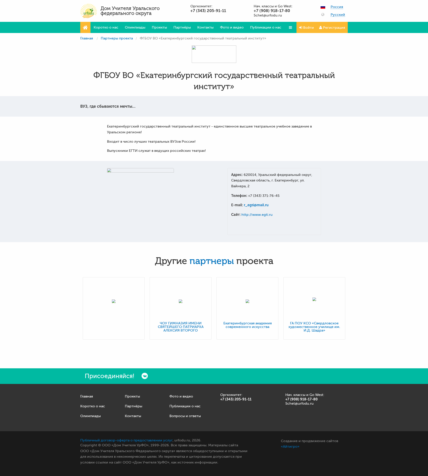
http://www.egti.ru (257, 215)
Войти (308, 28)
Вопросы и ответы (185, 416)
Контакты (205, 27)
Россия (337, 7)
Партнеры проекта (117, 38)
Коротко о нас (106, 27)
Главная (86, 38)
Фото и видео (232, 27)
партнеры (211, 261)
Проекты (159, 27)
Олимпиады (135, 27)
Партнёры (182, 27)
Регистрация (333, 28)
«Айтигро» (290, 447)
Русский (338, 15)
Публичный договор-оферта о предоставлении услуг (126, 440)
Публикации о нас (265, 27)
